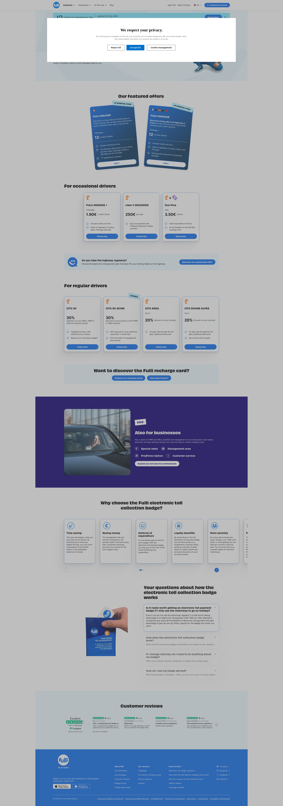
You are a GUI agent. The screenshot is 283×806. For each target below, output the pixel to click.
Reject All (116, 48)
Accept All (135, 48)
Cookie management (161, 48)
